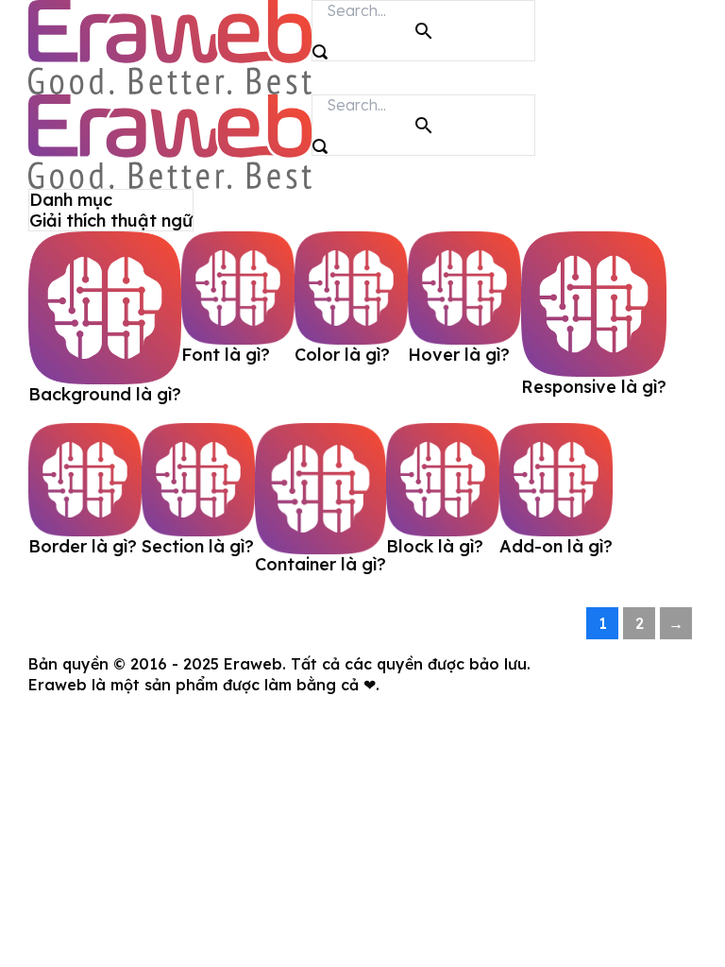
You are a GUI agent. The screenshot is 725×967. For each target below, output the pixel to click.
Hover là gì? (459, 354)
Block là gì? (434, 546)
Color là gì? (342, 354)
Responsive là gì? (593, 387)
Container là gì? (320, 564)
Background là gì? (104, 394)
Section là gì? (198, 546)
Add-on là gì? (556, 546)
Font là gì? (225, 354)
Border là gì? (82, 546)
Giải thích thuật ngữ (111, 220)
